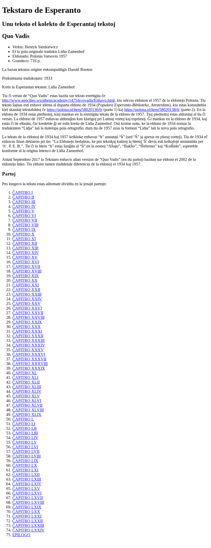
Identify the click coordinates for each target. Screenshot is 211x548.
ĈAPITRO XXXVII (29, 359)
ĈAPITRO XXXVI (28, 354)
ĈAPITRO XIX (25, 276)
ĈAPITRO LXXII (27, 521)
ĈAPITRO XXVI (27, 308)
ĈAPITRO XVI (25, 262)
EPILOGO (21, 535)
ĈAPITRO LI (23, 424)
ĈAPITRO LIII (25, 433)
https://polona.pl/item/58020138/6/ (152, 109)
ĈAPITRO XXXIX (28, 368)
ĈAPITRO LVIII (26, 456)
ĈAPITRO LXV (26, 488)
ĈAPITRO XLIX (26, 414)
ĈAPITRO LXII (26, 474)
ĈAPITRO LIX (25, 461)
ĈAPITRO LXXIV (28, 530)
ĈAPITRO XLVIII (28, 410)
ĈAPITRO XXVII (27, 313)
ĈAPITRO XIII (25, 248)
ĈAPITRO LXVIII (28, 502)
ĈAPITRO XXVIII (28, 317)
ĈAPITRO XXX (26, 326)
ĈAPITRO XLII (26, 382)
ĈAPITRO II (23, 197)
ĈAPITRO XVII (26, 266)
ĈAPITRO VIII (25, 225)
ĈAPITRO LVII (25, 451)
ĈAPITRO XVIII (26, 271)
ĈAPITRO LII (24, 428)
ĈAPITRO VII (24, 220)
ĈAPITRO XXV (26, 303)
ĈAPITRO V (23, 211)
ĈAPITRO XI (24, 239)
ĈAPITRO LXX (26, 511)
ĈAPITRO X (23, 234)
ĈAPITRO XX (25, 280)
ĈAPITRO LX (24, 465)
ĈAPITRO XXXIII (28, 340)
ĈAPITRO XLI (25, 377)
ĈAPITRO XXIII (26, 294)
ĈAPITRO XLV (26, 396)
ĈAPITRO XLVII (27, 405)
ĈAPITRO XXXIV (28, 345)
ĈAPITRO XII (24, 243)
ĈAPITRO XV (25, 257)
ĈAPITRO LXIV (26, 484)
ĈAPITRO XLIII (26, 387)
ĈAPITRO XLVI (26, 400)
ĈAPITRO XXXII (27, 336)
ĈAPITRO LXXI (26, 516)
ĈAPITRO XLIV (26, 391)
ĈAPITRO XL (24, 373)
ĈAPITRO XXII (26, 289)
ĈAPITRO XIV (25, 252)
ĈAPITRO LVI (25, 447)
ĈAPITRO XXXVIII (30, 363)
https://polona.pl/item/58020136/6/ (74, 109)
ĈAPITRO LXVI (26, 493)
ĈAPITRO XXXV (28, 350)
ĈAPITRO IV (24, 206)
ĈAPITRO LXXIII (28, 525)
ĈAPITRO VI (24, 215)
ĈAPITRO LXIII (26, 479)
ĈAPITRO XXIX (27, 322)
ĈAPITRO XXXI (27, 331)
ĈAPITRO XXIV (27, 299)
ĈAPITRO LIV (25, 437)
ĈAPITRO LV (24, 442)
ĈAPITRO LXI (25, 470)
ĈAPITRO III (23, 202)
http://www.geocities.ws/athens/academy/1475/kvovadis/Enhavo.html (58, 100)
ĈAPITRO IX (24, 229)
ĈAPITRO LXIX (26, 507)
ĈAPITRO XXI (25, 285)
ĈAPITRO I (22, 192)
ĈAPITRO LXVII (27, 498)
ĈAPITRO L (23, 419)
